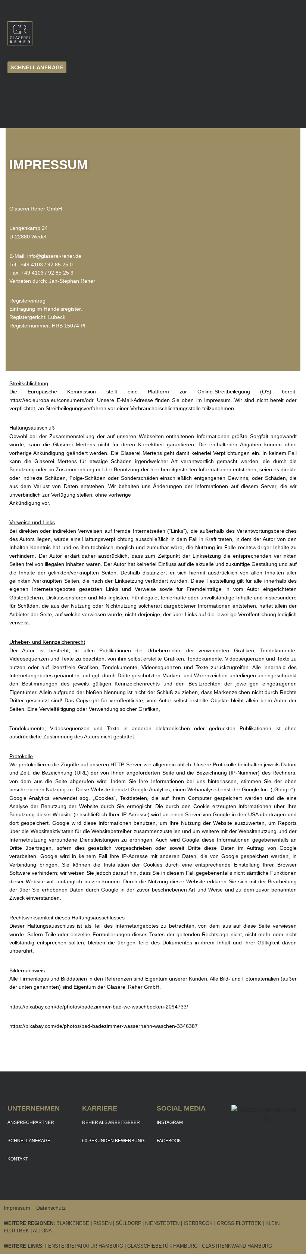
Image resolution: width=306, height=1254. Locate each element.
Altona (42, 1231)
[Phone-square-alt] (18, 87)
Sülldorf (129, 1223)
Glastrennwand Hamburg (237, 1246)
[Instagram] (18, 109)
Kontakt (17, 1159)
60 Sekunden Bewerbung (113, 1140)
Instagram (170, 1122)
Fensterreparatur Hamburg (84, 1246)
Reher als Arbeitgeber (111, 1122)
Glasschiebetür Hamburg (162, 1246)
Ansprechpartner (30, 1122)
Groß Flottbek (239, 1223)
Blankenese (72, 1223)
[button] (253, 33)
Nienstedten (162, 1223)
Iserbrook (198, 1223)
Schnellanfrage (28, 1140)
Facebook (169, 1140)
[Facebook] (41, 87)
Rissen (102, 1223)
